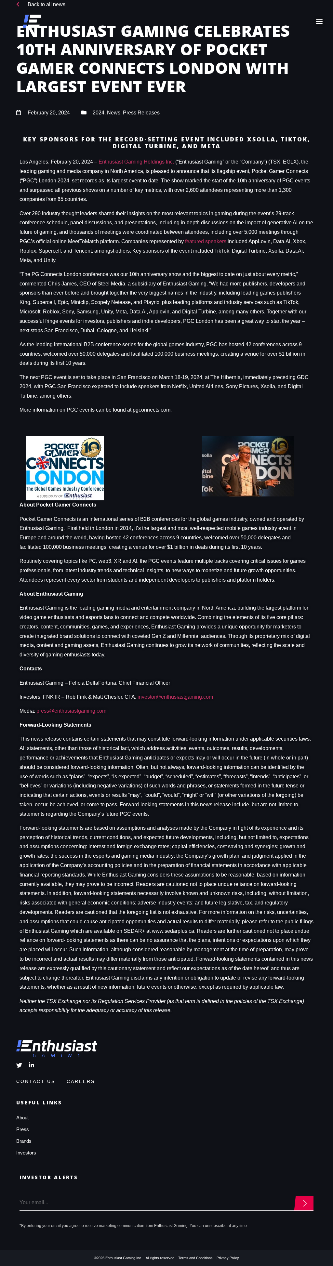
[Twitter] (19, 1065)
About (22, 1117)
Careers (81, 1081)
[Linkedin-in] (31, 1065)
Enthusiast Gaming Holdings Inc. (136, 162)
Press (22, 1129)
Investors (26, 1152)
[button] (319, 21)
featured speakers (205, 241)
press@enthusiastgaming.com (71, 711)
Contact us (35, 1081)
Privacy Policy (228, 1258)
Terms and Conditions (195, 1258)
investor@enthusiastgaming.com (175, 697)
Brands (24, 1141)
